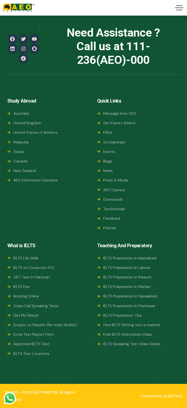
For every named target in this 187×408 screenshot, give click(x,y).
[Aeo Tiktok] (23, 58)
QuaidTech (172, 396)
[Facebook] (12, 39)
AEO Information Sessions (35, 180)
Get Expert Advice (119, 122)
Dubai (18, 151)
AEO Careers (114, 189)
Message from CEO (119, 113)
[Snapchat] (34, 49)
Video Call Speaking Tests (36, 305)
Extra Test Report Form (33, 334)
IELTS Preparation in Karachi (127, 277)
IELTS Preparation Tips (122, 315)
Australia (21, 113)
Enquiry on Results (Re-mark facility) (45, 324)
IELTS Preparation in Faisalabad (130, 296)
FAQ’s (107, 132)
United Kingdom (27, 122)
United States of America (35, 132)
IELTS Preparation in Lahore (126, 267)
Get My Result (25, 315)
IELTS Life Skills (25, 258)
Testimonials (114, 208)
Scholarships (114, 142)
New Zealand (24, 170)
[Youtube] (34, 39)
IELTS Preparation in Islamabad (129, 258)
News (108, 170)
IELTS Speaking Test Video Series (131, 343)
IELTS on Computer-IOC (34, 267)
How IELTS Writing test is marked (131, 324)
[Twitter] (23, 39)
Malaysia (21, 142)
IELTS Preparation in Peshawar (129, 305)
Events (109, 151)
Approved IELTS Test (31, 343)
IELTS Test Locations (31, 353)
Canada (20, 161)
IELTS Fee (21, 286)
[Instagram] (23, 49)
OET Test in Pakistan (31, 277)
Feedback (112, 218)
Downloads (113, 199)
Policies (109, 227)
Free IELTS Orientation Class (127, 334)
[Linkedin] (12, 49)
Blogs (107, 161)
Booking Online (26, 296)
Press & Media (115, 180)
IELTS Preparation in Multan (126, 286)
